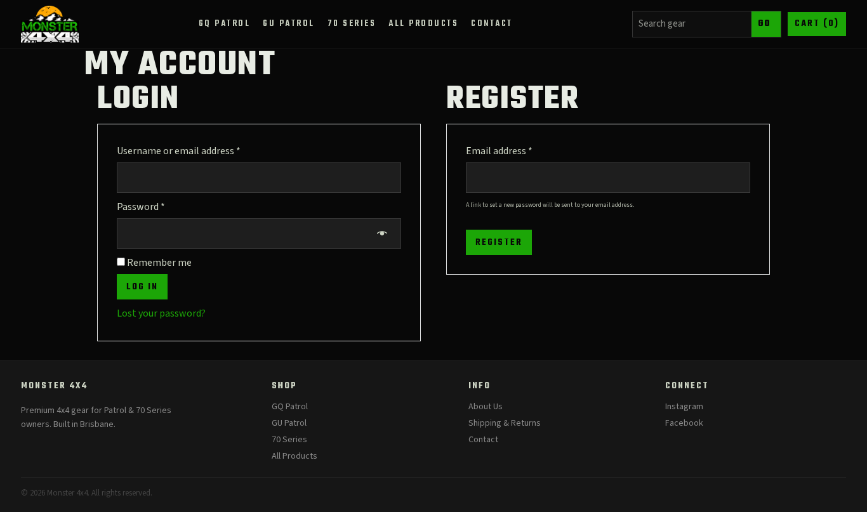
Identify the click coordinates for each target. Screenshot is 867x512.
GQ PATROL (225, 23)
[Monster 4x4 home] (50, 24)
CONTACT (492, 23)
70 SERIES (352, 23)
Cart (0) (817, 23)
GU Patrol (289, 423)
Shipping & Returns (504, 423)
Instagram (684, 406)
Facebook (684, 423)
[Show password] (383, 233)
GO (764, 23)
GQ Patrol (290, 406)
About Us (485, 406)
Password (159, 206)
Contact (483, 439)
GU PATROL (289, 23)
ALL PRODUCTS (423, 23)
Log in (142, 287)
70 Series (289, 439)
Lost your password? (161, 313)
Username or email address (197, 150)
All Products (294, 456)
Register (498, 242)
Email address (518, 150)
